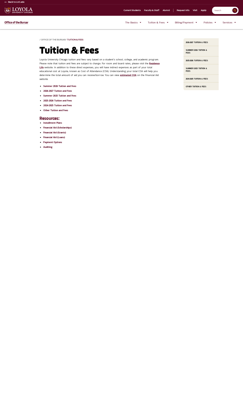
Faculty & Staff (151, 10)
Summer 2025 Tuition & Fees (196, 69)
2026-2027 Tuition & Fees (197, 42)
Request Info (183, 10)
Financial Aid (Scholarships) (57, 127)
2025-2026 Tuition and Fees (57, 100)
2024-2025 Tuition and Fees (57, 105)
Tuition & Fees (75, 39)
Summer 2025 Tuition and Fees (59, 95)
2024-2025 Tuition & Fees (197, 79)
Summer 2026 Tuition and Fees (59, 86)
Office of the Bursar (16, 22)
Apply (204, 10)
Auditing (47, 147)
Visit (195, 10)
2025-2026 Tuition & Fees (197, 60)
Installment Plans (52, 122)
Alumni (166, 10)
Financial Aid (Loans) (54, 137)
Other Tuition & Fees (196, 87)
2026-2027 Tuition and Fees (57, 90)
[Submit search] (234, 10)
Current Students (132, 10)
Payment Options (52, 142)
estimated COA (128, 75)
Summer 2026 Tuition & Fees (196, 51)
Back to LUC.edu (16, 2)
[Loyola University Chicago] (18, 10)
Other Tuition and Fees (55, 110)
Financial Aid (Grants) (54, 132)
